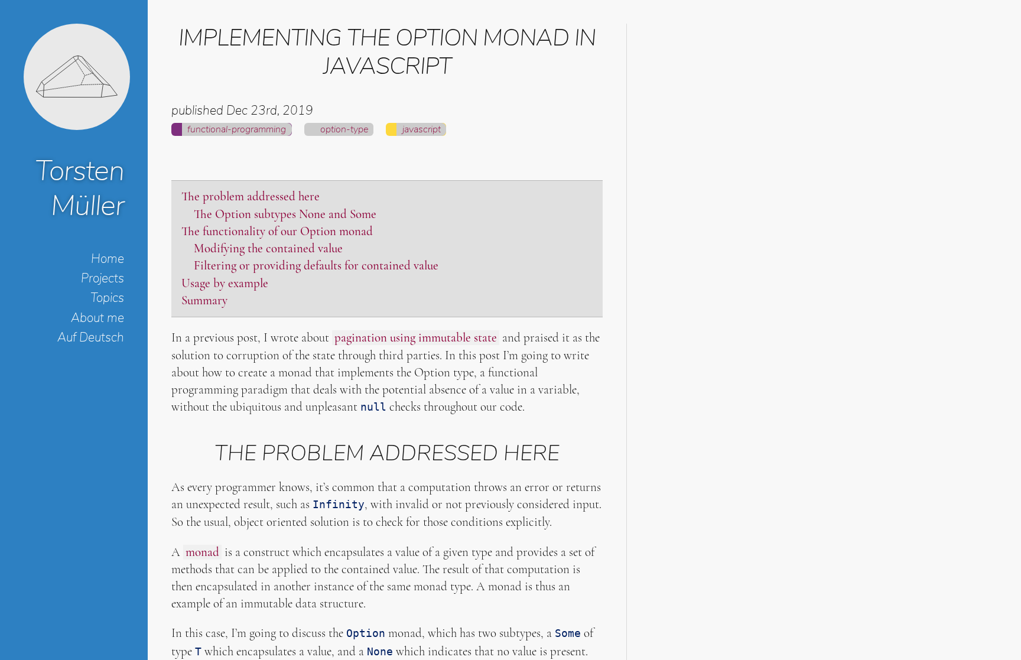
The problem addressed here (250, 196)
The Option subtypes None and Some (285, 214)
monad (202, 552)
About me (97, 318)
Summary (204, 300)
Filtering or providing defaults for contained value (316, 265)
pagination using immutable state (415, 337)
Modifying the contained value (268, 248)
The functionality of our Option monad (277, 231)
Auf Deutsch (90, 337)
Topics (107, 298)
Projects (102, 278)
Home (107, 259)
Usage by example (224, 283)
